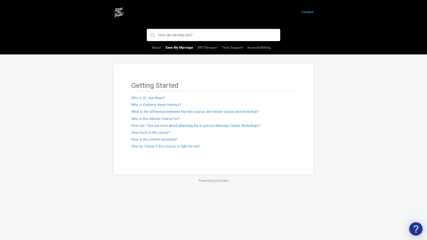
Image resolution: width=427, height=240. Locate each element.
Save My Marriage (179, 48)
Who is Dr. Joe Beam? (148, 98)
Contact (308, 12)
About (156, 48)
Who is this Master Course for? (155, 119)
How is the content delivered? (154, 139)
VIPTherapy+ (207, 48)
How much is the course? (150, 132)
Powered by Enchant (213, 181)
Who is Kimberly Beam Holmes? (156, 105)
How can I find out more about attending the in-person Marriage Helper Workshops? (196, 126)
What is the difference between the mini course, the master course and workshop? (195, 112)
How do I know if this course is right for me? (165, 146)
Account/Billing (259, 48)
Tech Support (232, 48)
